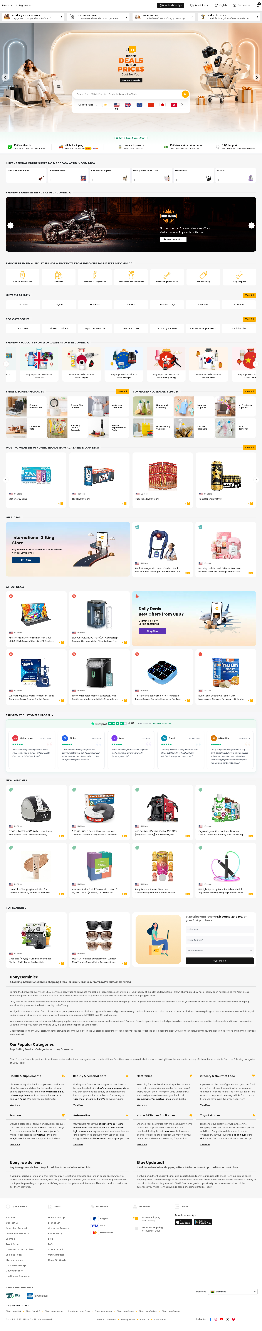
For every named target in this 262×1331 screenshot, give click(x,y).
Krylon (23, 304)
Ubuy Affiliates (56, 1254)
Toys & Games (210, 1115)
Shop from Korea (103, 1311)
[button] (199, 5)
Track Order (12, 1244)
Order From (85, 104)
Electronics (144, 1076)
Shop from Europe (171, 1311)
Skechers (59, 304)
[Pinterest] (233, 1319)
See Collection (174, 236)
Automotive (81, 1115)
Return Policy (55, 1233)
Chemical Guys (131, 304)
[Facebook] (210, 1319)
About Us (11, 1217)
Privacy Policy (128, 1319)
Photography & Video (239, 328)
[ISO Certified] (36, 1295)
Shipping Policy (14, 1254)
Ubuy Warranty (14, 1270)
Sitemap (10, 1238)
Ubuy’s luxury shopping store (113, 1088)
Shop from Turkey (148, 1311)
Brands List (54, 1222)
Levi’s (51, 1127)
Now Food (20, 1099)
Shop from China (125, 1311)
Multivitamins (203, 328)
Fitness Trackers (23, 328)
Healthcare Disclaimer (18, 1276)
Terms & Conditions (106, 1319)
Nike (40, 1127)
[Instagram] (215, 1319)
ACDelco (203, 304)
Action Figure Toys (131, 328)
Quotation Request (16, 1228)
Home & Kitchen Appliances (156, 1115)
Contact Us (12, 1222)
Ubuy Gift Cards (57, 1260)
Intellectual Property (17, 1233)
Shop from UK (33, 1311)
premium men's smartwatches (154, 1099)
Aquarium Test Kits (59, 328)
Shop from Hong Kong (79, 1311)
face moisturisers (83, 1099)
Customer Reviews (58, 1228)
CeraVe (101, 1099)
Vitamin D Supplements (167, 328)
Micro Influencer (15, 1260)
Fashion (15, 1115)
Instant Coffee (95, 328)
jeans (53, 1131)
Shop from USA (13, 1311)
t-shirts (40, 1131)
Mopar (115, 1138)
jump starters (109, 1127)
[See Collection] (131, 224)
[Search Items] (185, 94)
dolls (203, 1138)
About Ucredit (56, 1249)
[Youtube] (222, 1319)
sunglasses (16, 1138)
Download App (56, 1217)
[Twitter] (227, 1319)
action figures (240, 1134)
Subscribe (218, 960)
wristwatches (44, 1134)
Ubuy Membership (16, 1265)
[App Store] (184, 1223)
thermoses (169, 1131)
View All (249, 295)
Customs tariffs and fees (20, 1249)
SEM (239, 304)
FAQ (50, 1244)
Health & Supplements (25, 1076)
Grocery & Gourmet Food (217, 1076)
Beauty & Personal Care (89, 1076)
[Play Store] (203, 1223)
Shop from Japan (53, 1311)
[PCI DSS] (13, 1296)
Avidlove (167, 304)
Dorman (101, 1138)
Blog (50, 1238)
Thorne (95, 304)
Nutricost (57, 1095)
